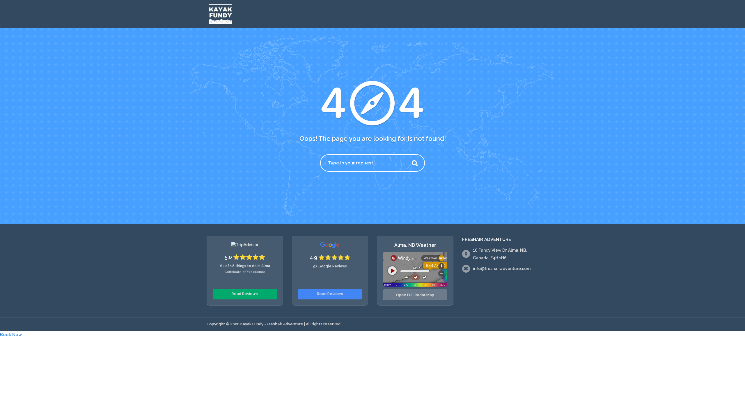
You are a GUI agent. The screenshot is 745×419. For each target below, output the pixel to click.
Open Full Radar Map (415, 295)
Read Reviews (245, 294)
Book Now (11, 334)
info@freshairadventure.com (502, 268)
